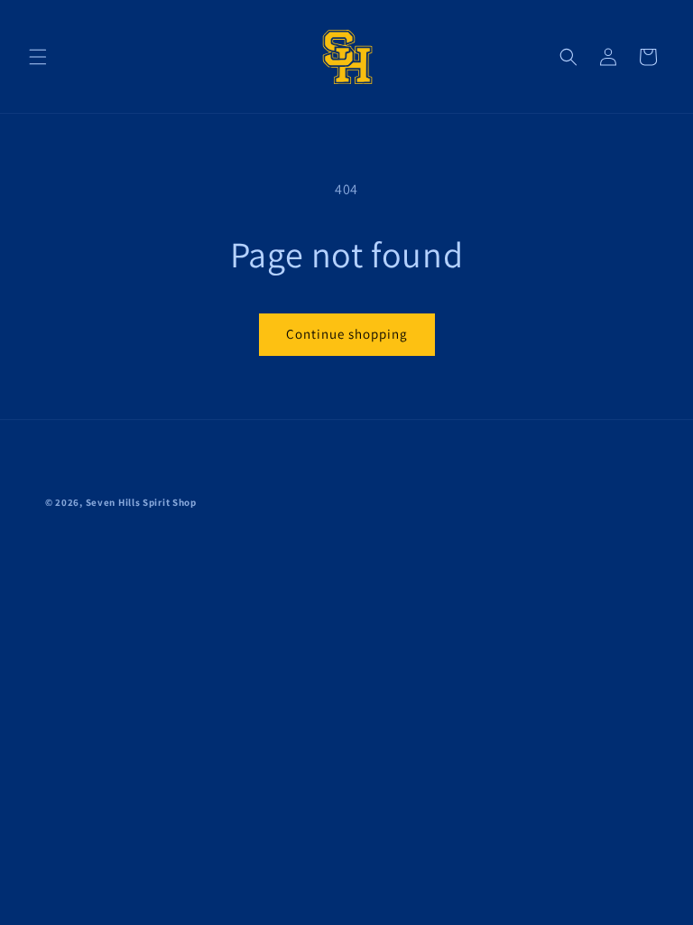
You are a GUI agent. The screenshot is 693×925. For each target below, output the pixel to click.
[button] (38, 57)
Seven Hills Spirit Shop (141, 502)
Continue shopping (347, 333)
